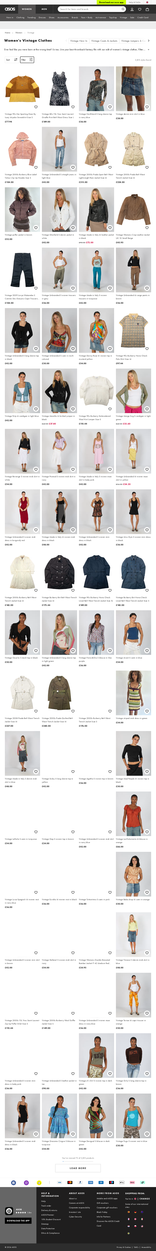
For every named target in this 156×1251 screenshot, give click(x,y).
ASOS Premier (47, 1214)
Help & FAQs (134, 2)
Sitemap (44, 1224)
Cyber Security (75, 1216)
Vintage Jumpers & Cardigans (137, 40)
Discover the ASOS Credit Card (108, 1223)
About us (73, 1198)
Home (7, 32)
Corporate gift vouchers (107, 1207)
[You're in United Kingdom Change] (147, 2)
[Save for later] (35, 107)
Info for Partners (103, 1216)
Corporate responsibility (79, 1207)
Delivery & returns (49, 1210)
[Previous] (66, 41)
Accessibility (146, 1247)
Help (43, 1201)
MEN (44, 9)
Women (18, 32)
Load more (78, 1168)
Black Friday (102, 1212)
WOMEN (27, 9)
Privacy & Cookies (124, 1247)
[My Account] (132, 9)
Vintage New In (78, 40)
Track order (46, 1205)
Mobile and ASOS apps (107, 1198)
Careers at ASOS (76, 1203)
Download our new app (111, 2)
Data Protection (48, 1228)
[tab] (10, 17)
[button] (129, 1212)
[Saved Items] (140, 9)
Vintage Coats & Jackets (104, 40)
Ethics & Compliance (50, 1233)
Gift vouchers (102, 1203)
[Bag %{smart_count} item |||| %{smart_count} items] (147, 9)
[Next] (149, 41)
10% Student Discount (51, 1219)
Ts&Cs (136, 1247)
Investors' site (75, 1212)
